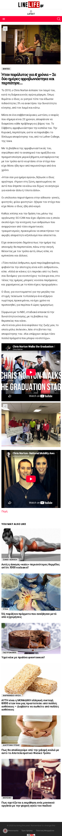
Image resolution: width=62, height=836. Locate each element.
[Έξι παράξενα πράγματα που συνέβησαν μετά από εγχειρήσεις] (31, 592)
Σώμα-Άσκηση (10, 559)
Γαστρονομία (9, 652)
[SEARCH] (59, 19)
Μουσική (7, 797)
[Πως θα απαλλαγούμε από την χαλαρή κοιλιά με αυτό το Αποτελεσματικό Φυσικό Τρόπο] (31, 731)
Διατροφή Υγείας (11, 745)
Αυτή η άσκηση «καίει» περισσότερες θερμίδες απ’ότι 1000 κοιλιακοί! (30, 565)
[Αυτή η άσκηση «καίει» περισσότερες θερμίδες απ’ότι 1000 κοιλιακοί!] (31, 544)
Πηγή (4, 511)
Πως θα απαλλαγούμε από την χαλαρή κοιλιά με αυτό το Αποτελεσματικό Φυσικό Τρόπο (30, 751)
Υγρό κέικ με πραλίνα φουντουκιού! (23, 657)
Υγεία (5, 609)
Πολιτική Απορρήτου (45, 830)
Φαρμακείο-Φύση (12, 695)
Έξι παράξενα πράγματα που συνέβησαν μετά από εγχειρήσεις (28, 615)
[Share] (31, 425)
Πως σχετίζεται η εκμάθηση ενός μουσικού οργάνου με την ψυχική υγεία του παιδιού (27, 804)
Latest (31, 14)
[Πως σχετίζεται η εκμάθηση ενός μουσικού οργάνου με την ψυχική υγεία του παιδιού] (31, 779)
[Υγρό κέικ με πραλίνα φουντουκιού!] (31, 638)
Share (5, 28)
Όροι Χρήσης (27, 830)
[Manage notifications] (5, 830)
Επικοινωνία (13, 830)
